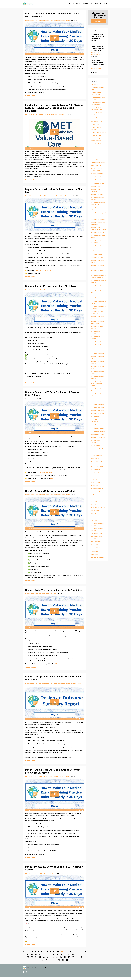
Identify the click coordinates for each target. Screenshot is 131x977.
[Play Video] (26, 54)
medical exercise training (63, 20)
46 (42, 960)
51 (63, 960)
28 (69, 954)
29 (73, 954)
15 (74, 951)
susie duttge (94, 551)
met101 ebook (95, 501)
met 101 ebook (95, 479)
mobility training (95, 510)
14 (70, 951)
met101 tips (94, 504)
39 (57, 957)
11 (58, 951)
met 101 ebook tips (96, 482)
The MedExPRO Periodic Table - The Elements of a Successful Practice (98, 48)
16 (78, 951)
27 (65, 954)
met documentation (96, 495)
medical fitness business (98, 425)
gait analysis (94, 159)
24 (52, 954)
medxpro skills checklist (97, 449)
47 (46, 960)
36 (44, 957)
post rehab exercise (96, 533)
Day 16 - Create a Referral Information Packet (50, 491)
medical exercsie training (97, 413)
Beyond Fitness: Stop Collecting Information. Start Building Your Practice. (97, 37)
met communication (96, 492)
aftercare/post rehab (96, 121)
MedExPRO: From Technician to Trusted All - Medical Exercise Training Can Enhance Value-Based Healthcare (53, 108)
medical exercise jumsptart (98, 216)
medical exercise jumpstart (98, 213)
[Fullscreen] (82, 54)
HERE (51, 478)
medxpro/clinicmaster (97, 455)
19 (32, 954)
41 (65, 957)
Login (105, 3)
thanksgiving (94, 554)
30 (77, 954)
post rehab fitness (75, 683)
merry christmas (95, 458)
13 (66, 951)
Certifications (85, 3)
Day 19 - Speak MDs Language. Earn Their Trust (51, 286)
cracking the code (96, 135)
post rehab (94, 520)
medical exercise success (98, 342)
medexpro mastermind (97, 173)
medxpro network (95, 445)
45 (81, 957)
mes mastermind (95, 469)
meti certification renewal (98, 507)
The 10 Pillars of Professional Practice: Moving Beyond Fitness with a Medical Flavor (97, 63)
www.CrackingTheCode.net (43, 270)
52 (67, 960)
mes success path (96, 476)
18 (28, 954)
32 (28, 957)
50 (59, 960)
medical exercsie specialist (98, 410)
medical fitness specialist (98, 428)
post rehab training (96, 545)
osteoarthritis (94, 514)
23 (48, 954)
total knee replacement (97, 557)
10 (54, 951)
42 (69, 957)
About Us (77, 3)
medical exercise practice (96, 52)
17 (82, 951)
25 (57, 954)
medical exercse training (97, 407)
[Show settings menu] (79, 54)
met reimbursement (96, 498)
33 (32, 957)
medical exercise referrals (98, 246)
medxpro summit (95, 452)
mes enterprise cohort (97, 466)
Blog (92, 3)
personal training (95, 517)
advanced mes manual (97, 118)
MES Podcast (98, 3)
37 (48, 957)
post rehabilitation (96, 548)
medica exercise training (97, 177)
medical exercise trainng (97, 404)
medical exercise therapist (98, 350)
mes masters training (96, 473)
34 (36, 957)
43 (73, 957)
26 (61, 954)
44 (77, 957)
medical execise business (98, 180)
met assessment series (97, 488)
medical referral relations (98, 437)
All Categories (94, 84)
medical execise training (97, 183)
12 (62, 951)
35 (40, 957)
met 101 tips (94, 485)
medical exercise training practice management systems (97, 383)
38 (52, 957)
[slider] (53, 54)
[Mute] (76, 54)
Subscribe (98, 21)
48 (50, 960)
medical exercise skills (97, 254)
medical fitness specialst (98, 431)
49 (55, 960)
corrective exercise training (98, 132)
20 (36, 954)
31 (81, 954)
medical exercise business (32, 20)
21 (40, 954)
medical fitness (59, 114)
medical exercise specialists (48, 20)
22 (44, 954)
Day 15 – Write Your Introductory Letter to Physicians (53, 590)
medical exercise (95, 186)
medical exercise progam (97, 232)
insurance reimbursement (98, 162)
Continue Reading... (30, 95)
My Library (71, 3)
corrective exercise (96, 124)
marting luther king (96, 165)
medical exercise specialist (98, 257)
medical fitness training (62, 196)
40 (61, 957)
